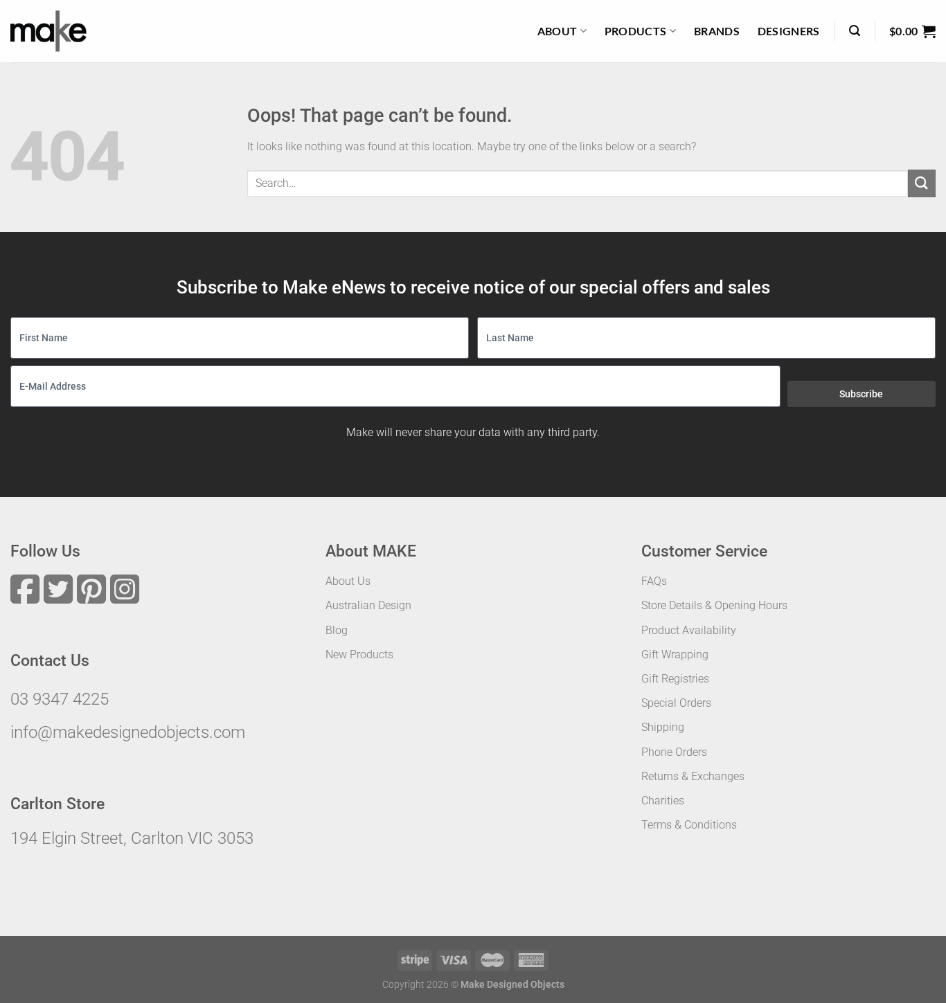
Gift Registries (675, 678)
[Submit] (922, 183)
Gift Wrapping (674, 654)
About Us (348, 581)
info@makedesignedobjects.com (127, 732)
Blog (336, 630)
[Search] (854, 30)
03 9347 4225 (59, 699)
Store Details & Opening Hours (714, 605)
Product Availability (688, 630)
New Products (359, 654)
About (557, 30)
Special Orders (676, 703)
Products (636, 30)
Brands (717, 30)
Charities (662, 800)
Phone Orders (674, 752)
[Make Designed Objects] (48, 31)
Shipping (662, 727)
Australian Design (368, 605)
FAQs (654, 581)
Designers (789, 30)
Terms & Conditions (689, 824)
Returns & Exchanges (692, 776)
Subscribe (861, 393)
